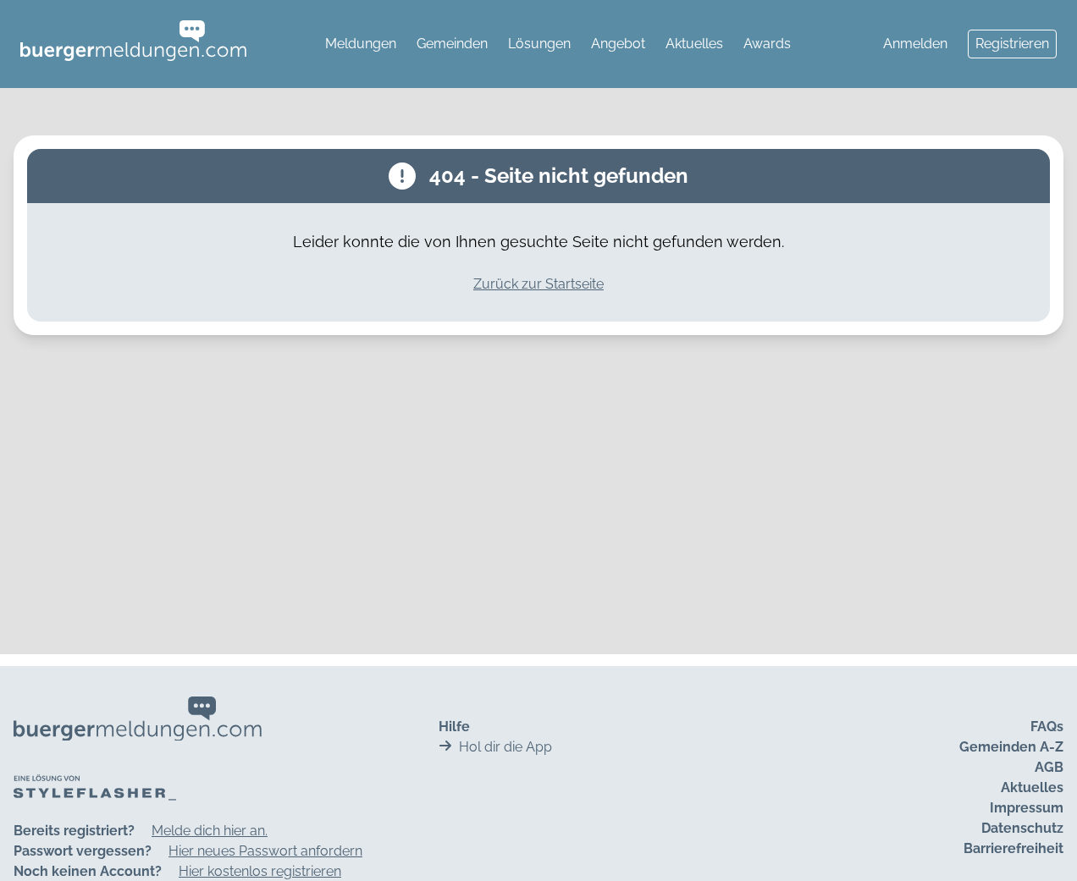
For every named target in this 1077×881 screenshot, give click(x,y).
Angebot (618, 44)
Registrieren (1012, 44)
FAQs (1046, 727)
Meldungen (360, 44)
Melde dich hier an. (210, 831)
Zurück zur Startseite (538, 284)
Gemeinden (452, 44)
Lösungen (539, 44)
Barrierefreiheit (1013, 848)
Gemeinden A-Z (1011, 747)
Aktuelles (694, 44)
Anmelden (915, 44)
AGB (1049, 767)
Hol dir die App (505, 747)
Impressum (1026, 808)
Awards (767, 44)
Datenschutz (1022, 828)
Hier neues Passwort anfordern (265, 851)
